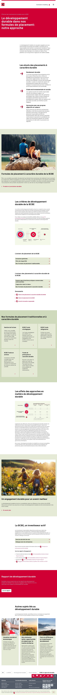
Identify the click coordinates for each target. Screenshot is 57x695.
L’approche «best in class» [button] (23, 284)
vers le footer (55, 676)
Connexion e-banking (42, 4)
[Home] (3, 672)
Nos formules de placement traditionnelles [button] (28, 263)
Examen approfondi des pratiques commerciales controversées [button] (29, 281)
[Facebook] (49, 685)
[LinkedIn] (44, 685)
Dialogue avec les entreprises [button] (24, 542)
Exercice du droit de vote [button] (23, 539)
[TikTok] (44, 687)
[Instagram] (52, 685)
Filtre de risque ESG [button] (21, 261)
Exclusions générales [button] (22, 258)
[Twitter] (46, 687)
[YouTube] (49, 687)
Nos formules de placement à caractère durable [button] (29, 287)
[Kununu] (46, 685)
